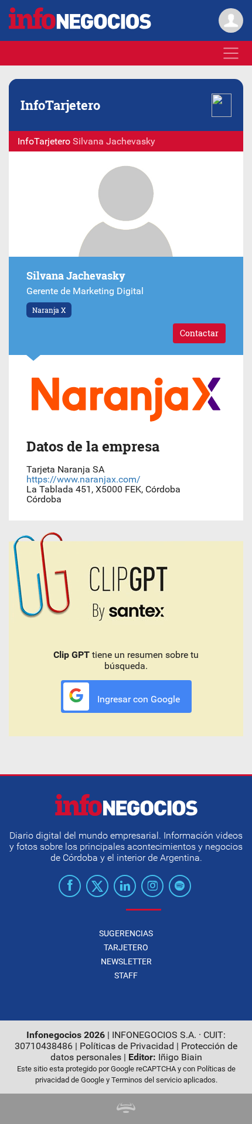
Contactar (199, 333)
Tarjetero (126, 947)
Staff (126, 975)
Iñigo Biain (180, 1057)
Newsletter (126, 961)
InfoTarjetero (44, 141)
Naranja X (49, 310)
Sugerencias (126, 933)
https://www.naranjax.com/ (83, 479)
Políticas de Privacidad (127, 1045)
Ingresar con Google (137, 699)
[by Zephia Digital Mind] (126, 1109)
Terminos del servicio (146, 1079)
